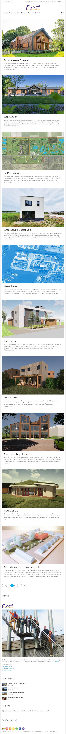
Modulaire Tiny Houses (16, 454)
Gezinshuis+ (10, 116)
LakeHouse (10, 341)
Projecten (12, 13)
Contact (37, 13)
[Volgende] (24, 585)
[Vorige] (4, 585)
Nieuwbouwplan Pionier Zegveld (22, 567)
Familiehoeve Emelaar (16, 60)
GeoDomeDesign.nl (7, 670)
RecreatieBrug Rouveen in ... (16, 697)
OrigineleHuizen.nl (7, 666)
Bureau (30, 13)
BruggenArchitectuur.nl (8, 668)
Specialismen (21, 13)
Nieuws (5, 13)
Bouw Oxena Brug (13, 688)
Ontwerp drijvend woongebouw (17, 683)
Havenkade (10, 286)
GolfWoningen (12, 173)
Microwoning (11, 397)
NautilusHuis (11, 510)
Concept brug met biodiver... (16, 692)
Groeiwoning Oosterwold (17, 229)
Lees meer (56, 661)
